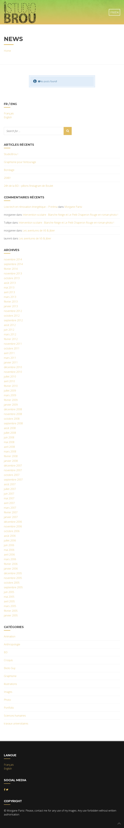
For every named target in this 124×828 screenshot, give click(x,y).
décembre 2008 (13, 409)
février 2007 (11, 512)
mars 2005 (10, 606)
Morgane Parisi (73, 207)
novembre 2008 (13, 414)
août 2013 (10, 283)
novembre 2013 (13, 273)
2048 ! (7, 178)
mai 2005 (9, 596)
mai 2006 (9, 550)
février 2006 (11, 564)
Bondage (9, 170)
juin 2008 (9, 437)
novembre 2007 (13, 470)
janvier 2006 (11, 568)
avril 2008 (9, 447)
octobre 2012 (12, 315)
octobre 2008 (12, 418)
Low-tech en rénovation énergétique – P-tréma (30, 207)
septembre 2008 (13, 423)
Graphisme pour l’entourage (20, 162)
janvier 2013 (11, 306)
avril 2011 (9, 353)
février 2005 (11, 611)
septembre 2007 (13, 479)
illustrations (10, 684)
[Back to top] (119, 823)
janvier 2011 (11, 362)
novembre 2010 (13, 372)
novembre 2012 (13, 311)
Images (8, 692)
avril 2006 (9, 554)
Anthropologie (12, 644)
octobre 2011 (12, 348)
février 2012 (11, 339)
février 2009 (11, 400)
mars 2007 (10, 507)
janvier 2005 (11, 615)
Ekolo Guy (9, 668)
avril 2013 (9, 292)
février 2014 (11, 269)
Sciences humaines (15, 715)
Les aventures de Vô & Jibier (39, 230)
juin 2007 (9, 493)
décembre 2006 (13, 522)
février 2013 (11, 301)
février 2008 (11, 456)
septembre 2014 (13, 264)
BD (6, 652)
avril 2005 (9, 601)
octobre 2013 (12, 278)
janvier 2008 (11, 461)
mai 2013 (9, 287)
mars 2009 (10, 395)
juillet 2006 (10, 540)
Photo (7, 700)
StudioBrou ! (11, 154)
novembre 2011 (13, 344)
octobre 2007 (12, 475)
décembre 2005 (13, 573)
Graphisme (10, 676)
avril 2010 (9, 381)
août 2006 (10, 536)
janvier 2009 (11, 404)
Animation (9, 636)
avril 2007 (9, 503)
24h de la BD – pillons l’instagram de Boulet (28, 186)
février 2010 (11, 386)
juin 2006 (9, 545)
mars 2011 (10, 358)
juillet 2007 (10, 489)
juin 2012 (9, 329)
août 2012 (10, 325)
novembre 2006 (13, 526)
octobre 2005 (12, 582)
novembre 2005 (13, 578)
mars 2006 (10, 559)
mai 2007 (9, 498)
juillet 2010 (10, 376)
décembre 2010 (13, 367)
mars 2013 (10, 297)
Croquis (8, 660)
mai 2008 (9, 442)
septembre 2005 (13, 587)
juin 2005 (9, 592)
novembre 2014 (13, 259)
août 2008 (10, 428)
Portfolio (9, 707)
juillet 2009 (10, 390)
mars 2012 (10, 334)
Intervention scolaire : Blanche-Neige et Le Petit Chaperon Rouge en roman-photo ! (70, 214)
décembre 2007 (13, 465)
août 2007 (10, 484)
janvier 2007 (11, 517)
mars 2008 (10, 451)
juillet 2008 (10, 433)
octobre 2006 (12, 531)
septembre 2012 (13, 320)
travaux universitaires (16, 723)
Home (7, 50)
